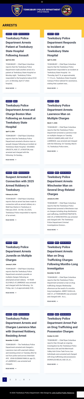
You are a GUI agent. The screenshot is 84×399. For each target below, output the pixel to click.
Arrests (9, 34)
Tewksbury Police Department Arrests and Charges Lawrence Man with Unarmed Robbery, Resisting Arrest (21, 327)
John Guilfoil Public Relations (63, 393)
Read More (11, 88)
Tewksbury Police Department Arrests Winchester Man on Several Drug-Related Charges (61, 185)
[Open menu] (42, 1)
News (15, 34)
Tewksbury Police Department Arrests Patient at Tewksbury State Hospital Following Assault (19, 47)
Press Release (24, 34)
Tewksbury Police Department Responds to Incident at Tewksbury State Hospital (61, 47)
